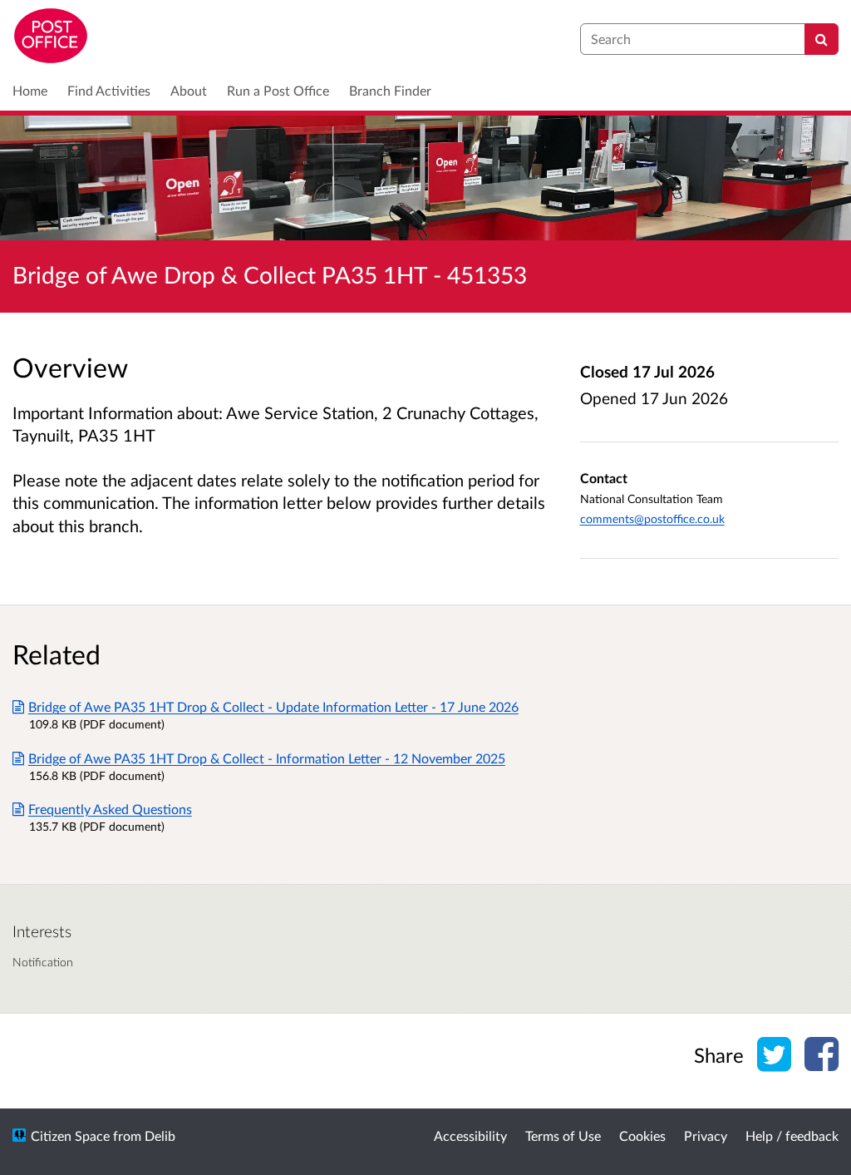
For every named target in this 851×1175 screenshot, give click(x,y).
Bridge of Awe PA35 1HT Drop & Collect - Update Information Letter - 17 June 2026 (273, 706)
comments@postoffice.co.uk (652, 518)
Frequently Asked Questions (110, 809)
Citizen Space (70, 1135)
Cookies (642, 1135)
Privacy (705, 1135)
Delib (160, 1135)
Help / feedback (792, 1135)
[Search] (821, 39)
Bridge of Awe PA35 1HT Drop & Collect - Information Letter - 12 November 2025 (266, 758)
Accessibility (470, 1135)
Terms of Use (563, 1135)
